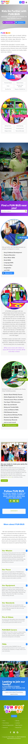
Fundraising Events (20, 128)
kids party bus (9, 477)
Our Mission (7, 550)
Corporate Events (8, 128)
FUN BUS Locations (10, 425)
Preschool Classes (8, 82)
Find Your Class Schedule (20, 86)
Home (4, 720)
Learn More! (4, 480)
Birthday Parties (8, 126)
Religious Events (8, 131)
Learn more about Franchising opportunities (14, 693)
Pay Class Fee (8, 89)
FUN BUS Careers (9, 629)
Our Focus (6, 569)
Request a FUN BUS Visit (20, 89)
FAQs (4, 644)
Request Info (9, 22)
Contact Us (5, 727)
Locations (20, 22)
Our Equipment (8, 585)
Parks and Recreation (20, 131)
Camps (8, 86)
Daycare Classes (20, 82)
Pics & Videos (7, 617)
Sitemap (17, 720)
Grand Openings (20, 126)
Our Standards (8, 602)
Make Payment (18, 725)
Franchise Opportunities (8, 725)
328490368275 (14, 511)
